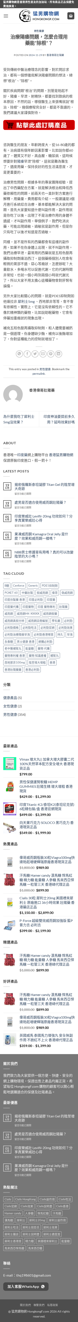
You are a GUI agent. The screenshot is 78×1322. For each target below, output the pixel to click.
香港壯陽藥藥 (13, 669)
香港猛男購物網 (61, 455)
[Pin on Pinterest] (50, 353)
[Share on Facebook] (27, 353)
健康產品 (10, 698)
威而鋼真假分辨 (14, 620)
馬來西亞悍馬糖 (14, 1248)
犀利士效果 (50, 1227)
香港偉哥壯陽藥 (55, 55)
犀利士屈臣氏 (31, 1227)
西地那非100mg (15, 662)
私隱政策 (52, 1305)
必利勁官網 (48, 627)
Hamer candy (13, 1213)
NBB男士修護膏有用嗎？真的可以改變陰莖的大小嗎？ (44, 554)
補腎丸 (54, 655)
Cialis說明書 (44, 1206)
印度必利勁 (36, 599)
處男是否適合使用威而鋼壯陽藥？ (41, 502)
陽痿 (20, 161)
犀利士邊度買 (51, 1234)
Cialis (8, 1199)
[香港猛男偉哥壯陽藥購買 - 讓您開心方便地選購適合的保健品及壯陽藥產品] (39, 15)
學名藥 (56, 620)
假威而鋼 (42, 592)
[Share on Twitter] (35, 353)
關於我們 (25, 1305)
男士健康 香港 (25, 641)
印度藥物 (28, 606)
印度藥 (22, 455)
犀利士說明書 (31, 1234)
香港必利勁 (32, 669)
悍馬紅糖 (43, 1213)
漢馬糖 (9, 1220)
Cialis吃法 (65, 1199)
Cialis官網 (11, 1206)
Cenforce (18, 585)
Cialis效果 (27, 1206)
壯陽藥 (63, 606)
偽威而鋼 (67, 592)
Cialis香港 (62, 1206)
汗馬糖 (57, 1213)
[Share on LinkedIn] (58, 353)
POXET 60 (11, 592)
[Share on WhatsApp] (19, 353)
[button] (5, 16)
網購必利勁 (45, 641)
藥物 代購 (44, 648)
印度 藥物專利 (46, 606)
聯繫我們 (39, 1305)
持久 (60, 634)
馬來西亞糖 (35, 1248)
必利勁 (68, 620)
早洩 (70, 634)
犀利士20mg (37, 1220)
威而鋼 (9, 613)
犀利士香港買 (13, 1241)
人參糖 (29, 1213)
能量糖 (29, 648)
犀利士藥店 (12, 1234)
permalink (38, 373)
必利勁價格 (12, 627)
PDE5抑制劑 (50, 585)
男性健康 (39, 31)
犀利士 (21, 1220)
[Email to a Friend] (43, 353)
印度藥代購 (12, 606)
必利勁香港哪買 (44, 634)
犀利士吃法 (12, 1227)
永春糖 (9, 641)
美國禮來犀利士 (47, 1241)
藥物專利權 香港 (15, 655)
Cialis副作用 (47, 1199)
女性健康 (10, 706)
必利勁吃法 (30, 627)
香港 (52, 662)
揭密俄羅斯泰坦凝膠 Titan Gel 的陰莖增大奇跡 (45, 486)
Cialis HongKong (25, 1199)
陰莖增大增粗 (37, 662)
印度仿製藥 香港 (15, 599)
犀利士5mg (26, 301)
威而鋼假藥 (50, 613)
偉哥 (55, 592)
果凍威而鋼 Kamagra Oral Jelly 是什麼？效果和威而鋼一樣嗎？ (41, 536)
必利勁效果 (65, 627)
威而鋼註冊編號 (38, 620)
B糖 (7, 585)
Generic (33, 585)
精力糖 (29, 1241)
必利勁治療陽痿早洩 (17, 634)
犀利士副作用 (57, 1220)
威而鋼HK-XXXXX (28, 613)
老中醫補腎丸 (13, 648)
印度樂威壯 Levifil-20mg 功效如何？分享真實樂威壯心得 (44, 518)
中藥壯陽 (27, 592)
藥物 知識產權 (37, 655)
